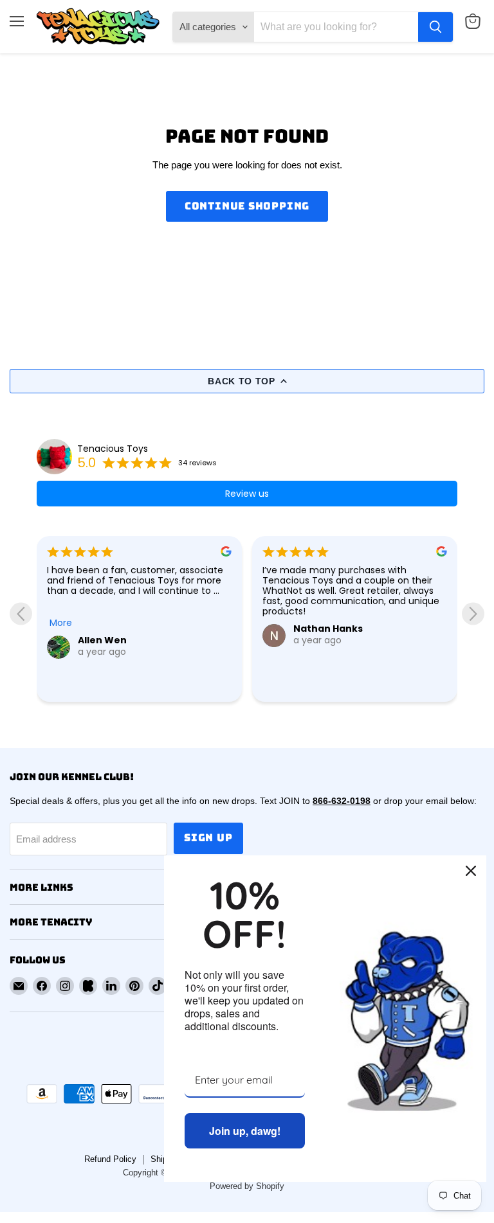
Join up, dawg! (244, 1130)
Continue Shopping (247, 206)
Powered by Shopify (247, 1186)
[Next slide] (473, 613)
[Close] (470, 870)
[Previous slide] (21, 613)
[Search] (435, 27)
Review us (247, 493)
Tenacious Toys (112, 448)
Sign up (208, 837)
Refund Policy (110, 1159)
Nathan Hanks (328, 628)
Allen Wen (102, 640)
